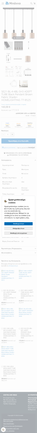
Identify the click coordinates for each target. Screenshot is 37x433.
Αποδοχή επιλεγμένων (18, 233)
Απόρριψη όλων (18, 228)
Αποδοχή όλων (18, 224)
